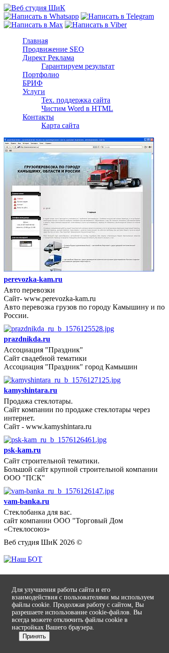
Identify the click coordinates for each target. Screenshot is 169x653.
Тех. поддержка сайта (75, 100)
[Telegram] (117, 16)
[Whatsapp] (41, 16)
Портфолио (41, 75)
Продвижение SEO (53, 49)
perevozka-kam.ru (33, 279)
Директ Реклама (48, 58)
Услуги (34, 92)
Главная (35, 41)
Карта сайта (60, 125)
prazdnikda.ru (27, 339)
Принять (34, 636)
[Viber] (96, 25)
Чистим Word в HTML (77, 108)
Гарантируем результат (78, 66)
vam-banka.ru (26, 501)
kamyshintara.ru (30, 390)
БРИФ (33, 83)
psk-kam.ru (22, 450)
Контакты (38, 117)
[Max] (33, 25)
